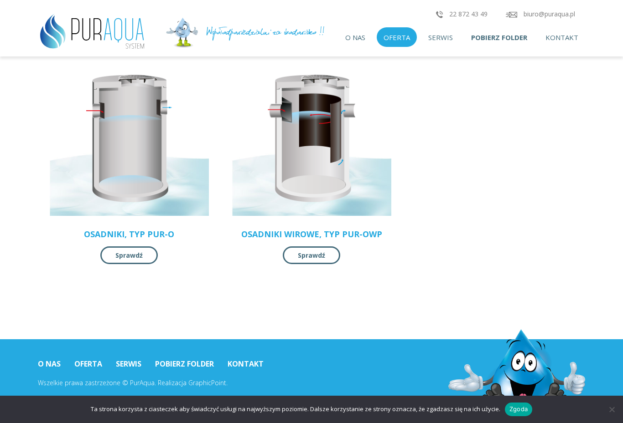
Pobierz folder (499, 37)
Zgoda (518, 409)
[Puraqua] (106, 32)
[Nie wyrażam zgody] (611, 409)
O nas (355, 37)
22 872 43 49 (467, 14)
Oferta (397, 37)
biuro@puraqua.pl (548, 14)
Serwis (440, 37)
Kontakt (561, 37)
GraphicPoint (207, 382)
